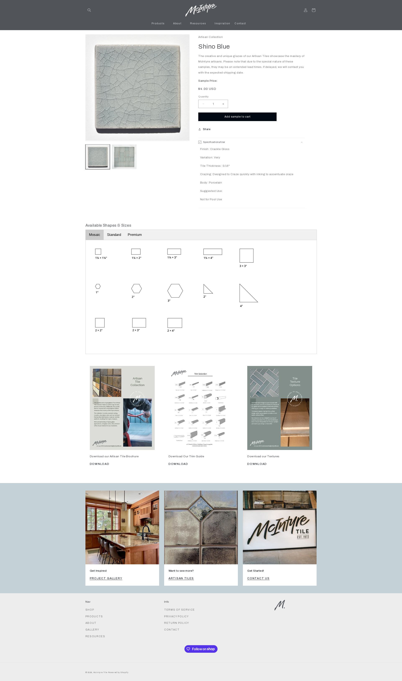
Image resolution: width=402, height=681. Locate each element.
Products (94, 616)
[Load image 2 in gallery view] (124, 156)
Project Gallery (106, 578)
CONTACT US (258, 578)
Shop (89, 610)
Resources (95, 636)
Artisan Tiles (181, 578)
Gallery (92, 629)
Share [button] (206, 129)
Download (100, 463)
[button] (89, 10)
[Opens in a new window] (122, 406)
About (91, 623)
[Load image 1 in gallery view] (97, 156)
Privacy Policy (176, 616)
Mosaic (94, 235)
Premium (135, 235)
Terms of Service (179, 610)
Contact (172, 629)
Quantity (203, 96)
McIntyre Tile (100, 672)
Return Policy (176, 623)
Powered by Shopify (118, 672)
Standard (114, 235)
